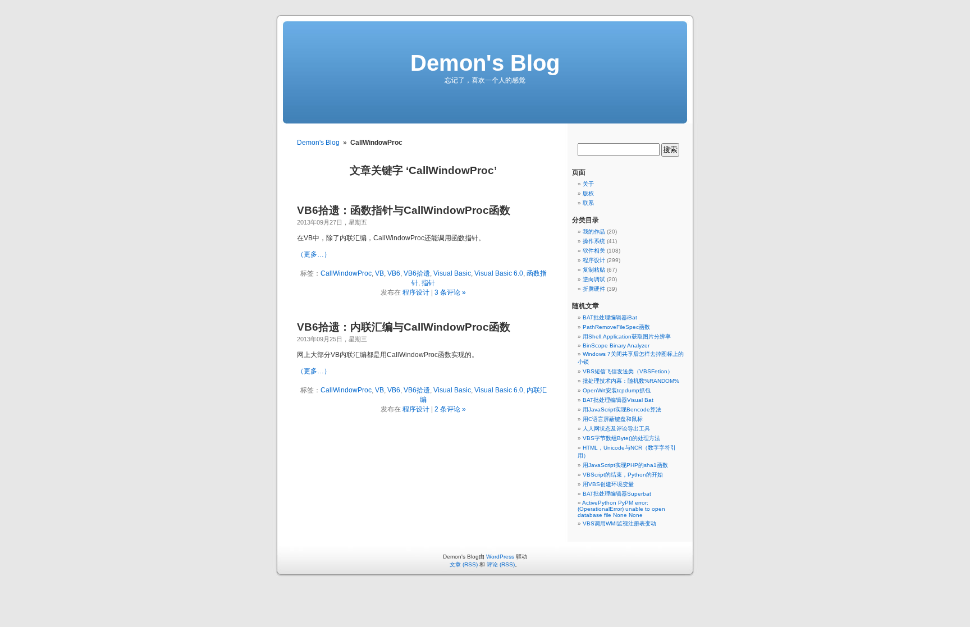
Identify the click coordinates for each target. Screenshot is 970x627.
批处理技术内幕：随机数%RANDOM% (631, 381)
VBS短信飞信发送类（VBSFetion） (628, 371)
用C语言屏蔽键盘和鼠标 (613, 419)
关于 (588, 184)
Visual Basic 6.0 (498, 273)
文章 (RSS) (464, 564)
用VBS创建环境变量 (608, 484)
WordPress (500, 556)
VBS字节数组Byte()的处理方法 (621, 438)
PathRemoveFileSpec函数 (616, 327)
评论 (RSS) (501, 564)
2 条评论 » (450, 409)
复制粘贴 (594, 270)
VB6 (393, 273)
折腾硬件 (594, 289)
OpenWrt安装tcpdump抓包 (617, 390)
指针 (428, 283)
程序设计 (415, 292)
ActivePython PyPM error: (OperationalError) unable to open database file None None (621, 509)
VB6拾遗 (417, 273)
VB (379, 273)
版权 (588, 193)
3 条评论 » (450, 292)
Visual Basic (452, 273)
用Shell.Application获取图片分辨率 (627, 336)
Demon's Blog (485, 63)
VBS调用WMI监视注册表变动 (619, 523)
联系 (588, 203)
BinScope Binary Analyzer (616, 345)
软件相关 (594, 251)
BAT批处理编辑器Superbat (617, 494)
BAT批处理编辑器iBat (610, 317)
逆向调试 (594, 279)
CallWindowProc (346, 273)
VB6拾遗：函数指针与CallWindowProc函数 (403, 210)
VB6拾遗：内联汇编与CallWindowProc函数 (403, 327)
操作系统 (594, 241)
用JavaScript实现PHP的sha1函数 (625, 465)
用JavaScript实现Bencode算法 (622, 409)
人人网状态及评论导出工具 (616, 428)
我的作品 (594, 231)
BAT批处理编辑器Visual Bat (618, 400)
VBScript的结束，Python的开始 (623, 475)
